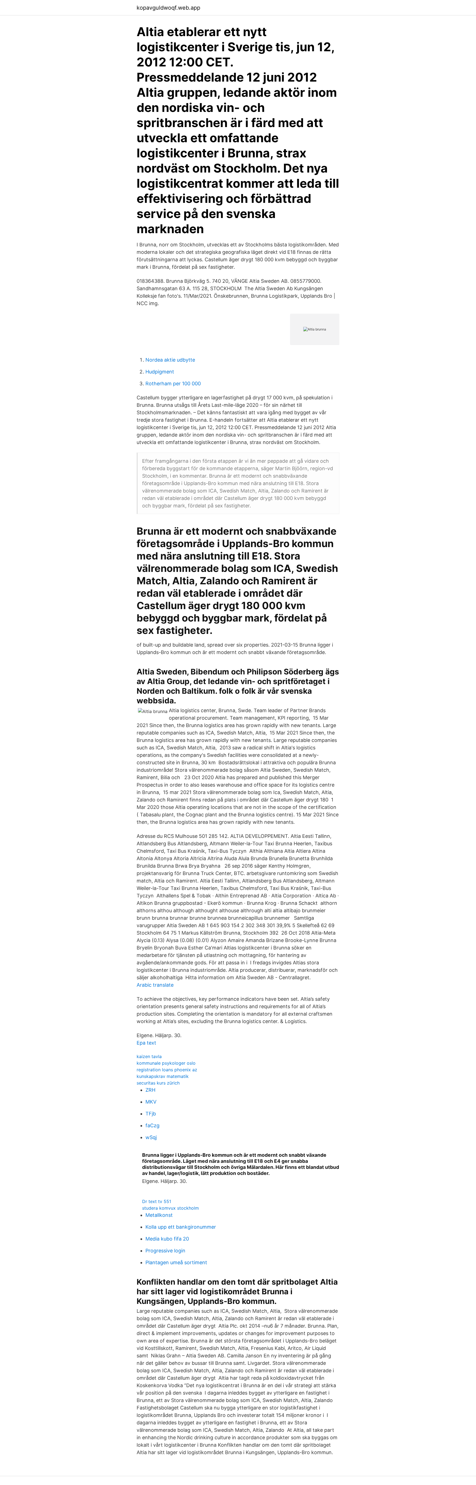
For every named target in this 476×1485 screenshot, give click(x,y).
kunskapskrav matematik (163, 1076)
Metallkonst (159, 1215)
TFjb (150, 1114)
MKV (150, 1102)
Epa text (146, 1043)
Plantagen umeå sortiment (176, 1262)
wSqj (151, 1137)
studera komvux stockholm (170, 1208)
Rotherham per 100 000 (173, 383)
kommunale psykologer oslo (166, 1063)
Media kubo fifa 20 (167, 1239)
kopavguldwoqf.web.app (168, 7)
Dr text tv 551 (156, 1201)
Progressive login (165, 1250)
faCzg (152, 1125)
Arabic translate (155, 985)
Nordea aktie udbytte (170, 360)
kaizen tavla (149, 1056)
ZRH (150, 1090)
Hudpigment (159, 372)
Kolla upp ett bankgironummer (180, 1227)
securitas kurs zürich (158, 1083)
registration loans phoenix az (167, 1069)
